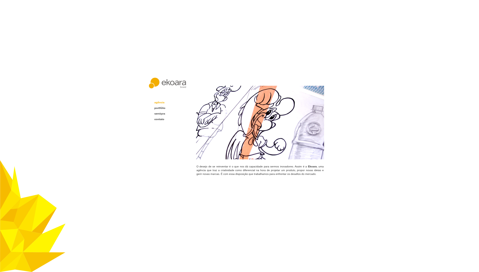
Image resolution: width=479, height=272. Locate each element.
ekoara (167, 83)
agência (159, 102)
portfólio (159, 107)
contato (159, 119)
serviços (159, 113)
